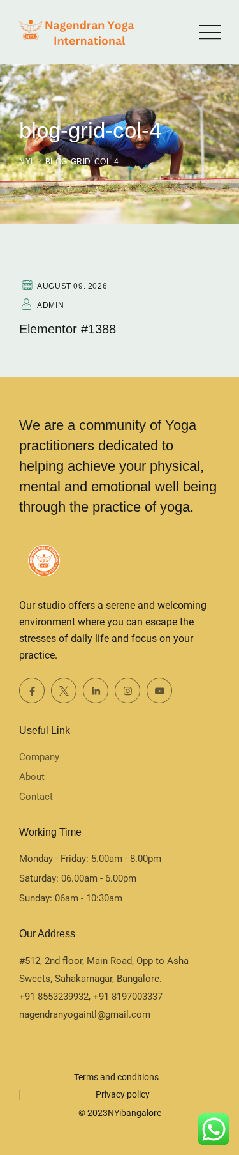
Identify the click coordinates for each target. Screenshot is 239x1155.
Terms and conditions (116, 1077)
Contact (36, 796)
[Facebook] (32, 690)
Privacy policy (123, 1094)
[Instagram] (127, 690)
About (32, 777)
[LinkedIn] (95, 690)
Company (39, 757)
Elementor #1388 (67, 329)
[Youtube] (159, 690)
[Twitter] (63, 690)
